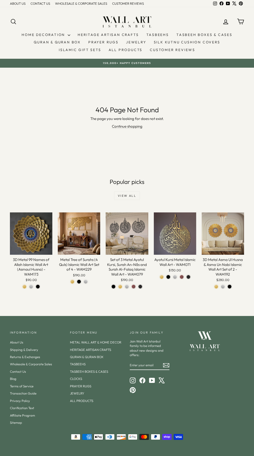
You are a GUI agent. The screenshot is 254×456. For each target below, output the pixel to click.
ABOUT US (18, 3)
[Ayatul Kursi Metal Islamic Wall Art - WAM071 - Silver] (175, 277)
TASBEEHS (157, 34)
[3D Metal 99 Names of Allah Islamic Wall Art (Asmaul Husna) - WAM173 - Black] (37, 286)
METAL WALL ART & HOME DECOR (95, 342)
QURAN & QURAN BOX (57, 42)
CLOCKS (76, 379)
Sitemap (16, 423)
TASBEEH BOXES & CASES (204, 34)
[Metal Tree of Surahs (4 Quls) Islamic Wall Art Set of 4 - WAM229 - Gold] (72, 281)
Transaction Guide (23, 393)
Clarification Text (22, 408)
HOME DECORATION (44, 34)
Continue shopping (127, 126)
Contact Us (18, 371)
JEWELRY (136, 42)
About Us (16, 342)
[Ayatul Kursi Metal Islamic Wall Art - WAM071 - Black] (168, 277)
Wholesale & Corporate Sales (31, 364)
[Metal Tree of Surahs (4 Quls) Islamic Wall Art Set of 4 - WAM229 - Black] (79, 281)
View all (127, 196)
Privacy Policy (20, 401)
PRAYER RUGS (103, 42)
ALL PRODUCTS (126, 50)
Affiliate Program (22, 415)
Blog (13, 379)
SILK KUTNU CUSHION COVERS (187, 42)
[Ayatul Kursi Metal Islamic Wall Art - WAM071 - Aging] (188, 277)
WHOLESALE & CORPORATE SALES (81, 3)
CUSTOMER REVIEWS (128, 3)
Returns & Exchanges (25, 357)
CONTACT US (40, 3)
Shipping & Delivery (24, 350)
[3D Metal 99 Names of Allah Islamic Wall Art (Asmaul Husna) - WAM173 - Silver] (31, 286)
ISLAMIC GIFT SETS (80, 50)
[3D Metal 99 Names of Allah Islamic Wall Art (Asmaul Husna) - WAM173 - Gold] (24, 286)
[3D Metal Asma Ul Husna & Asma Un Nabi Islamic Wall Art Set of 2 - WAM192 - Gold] (216, 286)
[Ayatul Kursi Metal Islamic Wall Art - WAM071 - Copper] (181, 277)
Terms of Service (21, 386)
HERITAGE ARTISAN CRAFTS (108, 34)
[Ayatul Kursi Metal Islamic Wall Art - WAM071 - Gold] (161, 277)
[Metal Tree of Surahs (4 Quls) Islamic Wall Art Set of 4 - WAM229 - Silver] (85, 281)
